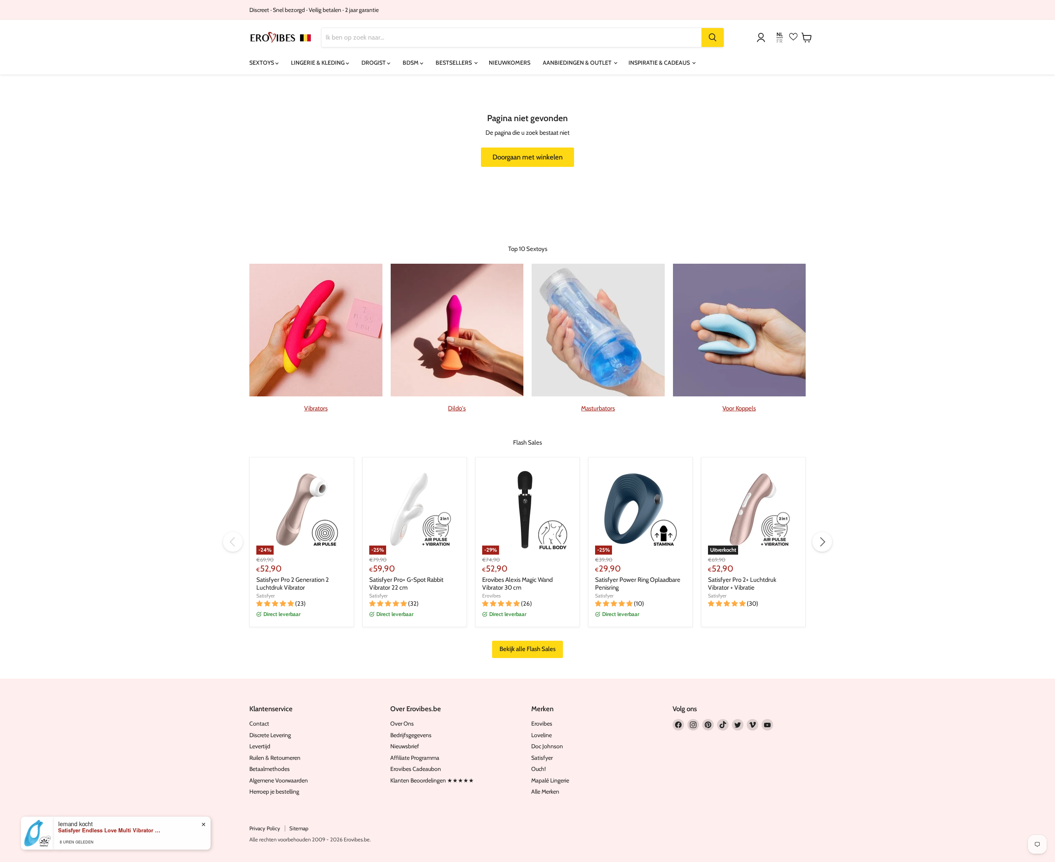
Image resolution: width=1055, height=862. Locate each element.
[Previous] (233, 542)
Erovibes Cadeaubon (415, 769)
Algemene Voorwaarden (278, 780)
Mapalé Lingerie (550, 780)
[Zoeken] (712, 37)
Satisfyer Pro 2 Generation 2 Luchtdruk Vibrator (292, 584)
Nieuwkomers (509, 62)
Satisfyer (265, 596)
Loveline (541, 735)
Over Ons (402, 723)
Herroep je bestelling (274, 791)
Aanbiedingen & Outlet (578, 62)
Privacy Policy (264, 828)
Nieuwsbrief (404, 746)
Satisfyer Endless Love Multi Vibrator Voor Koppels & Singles (109, 830)
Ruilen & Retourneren (274, 757)
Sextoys (262, 62)
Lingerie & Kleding (318, 62)
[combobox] (511, 37)
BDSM (411, 62)
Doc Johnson (547, 746)
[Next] (822, 542)
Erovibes (491, 596)
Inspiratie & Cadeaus (659, 62)
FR (779, 41)
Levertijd (259, 746)
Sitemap (298, 828)
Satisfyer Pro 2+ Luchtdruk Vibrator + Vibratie (742, 584)
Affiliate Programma (414, 757)
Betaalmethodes (269, 769)
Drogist (374, 62)
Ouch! (538, 769)
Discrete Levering (270, 735)
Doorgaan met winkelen (527, 157)
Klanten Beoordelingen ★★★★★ (432, 780)
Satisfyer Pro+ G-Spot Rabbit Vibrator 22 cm (406, 584)
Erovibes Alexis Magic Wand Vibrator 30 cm (517, 584)
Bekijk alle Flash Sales (527, 649)
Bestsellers (454, 62)
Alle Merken (545, 791)
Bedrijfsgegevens (410, 735)
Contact (259, 723)
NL (779, 34)
